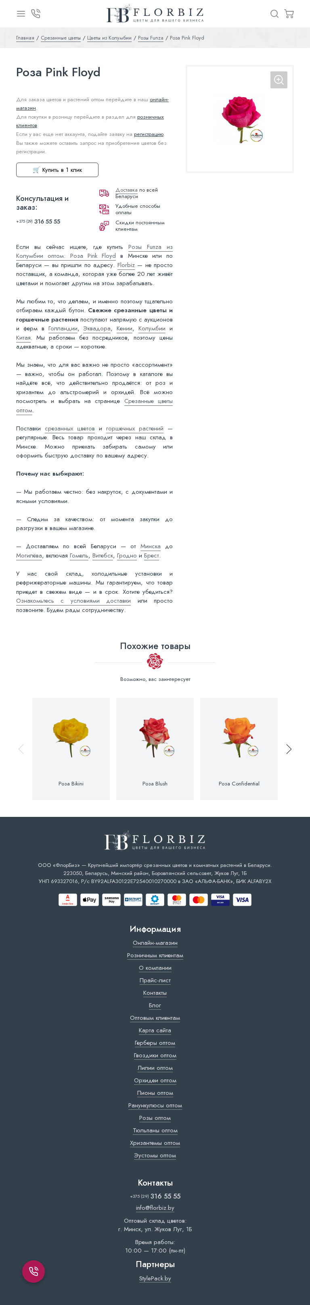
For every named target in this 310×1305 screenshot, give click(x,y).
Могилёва (29, 555)
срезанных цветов (70, 428)
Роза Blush (155, 784)
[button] (285, 749)
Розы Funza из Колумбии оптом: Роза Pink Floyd (94, 251)
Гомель (79, 555)
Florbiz (126, 265)
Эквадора (97, 328)
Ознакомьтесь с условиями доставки (73, 600)
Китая (23, 337)
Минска (150, 546)
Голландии (63, 328)
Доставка (126, 190)
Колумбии (151, 328)
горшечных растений (134, 428)
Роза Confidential (239, 784)
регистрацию (148, 134)
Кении (124, 328)
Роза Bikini (71, 784)
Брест (151, 555)
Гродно (127, 555)
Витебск (102, 555)
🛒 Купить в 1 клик (57, 169)
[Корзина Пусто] (289, 14)
